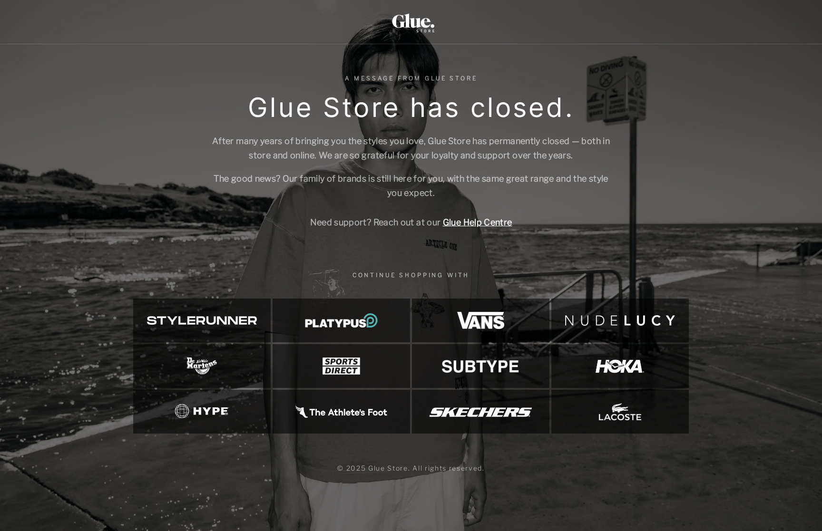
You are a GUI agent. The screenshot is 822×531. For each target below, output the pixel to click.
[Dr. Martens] (202, 366)
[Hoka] (620, 366)
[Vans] (480, 320)
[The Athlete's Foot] (341, 412)
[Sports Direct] (341, 366)
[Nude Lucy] (620, 320)
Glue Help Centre (477, 222)
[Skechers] (480, 412)
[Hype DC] (202, 412)
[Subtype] (480, 366)
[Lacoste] (620, 412)
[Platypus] (341, 320)
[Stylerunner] (202, 320)
